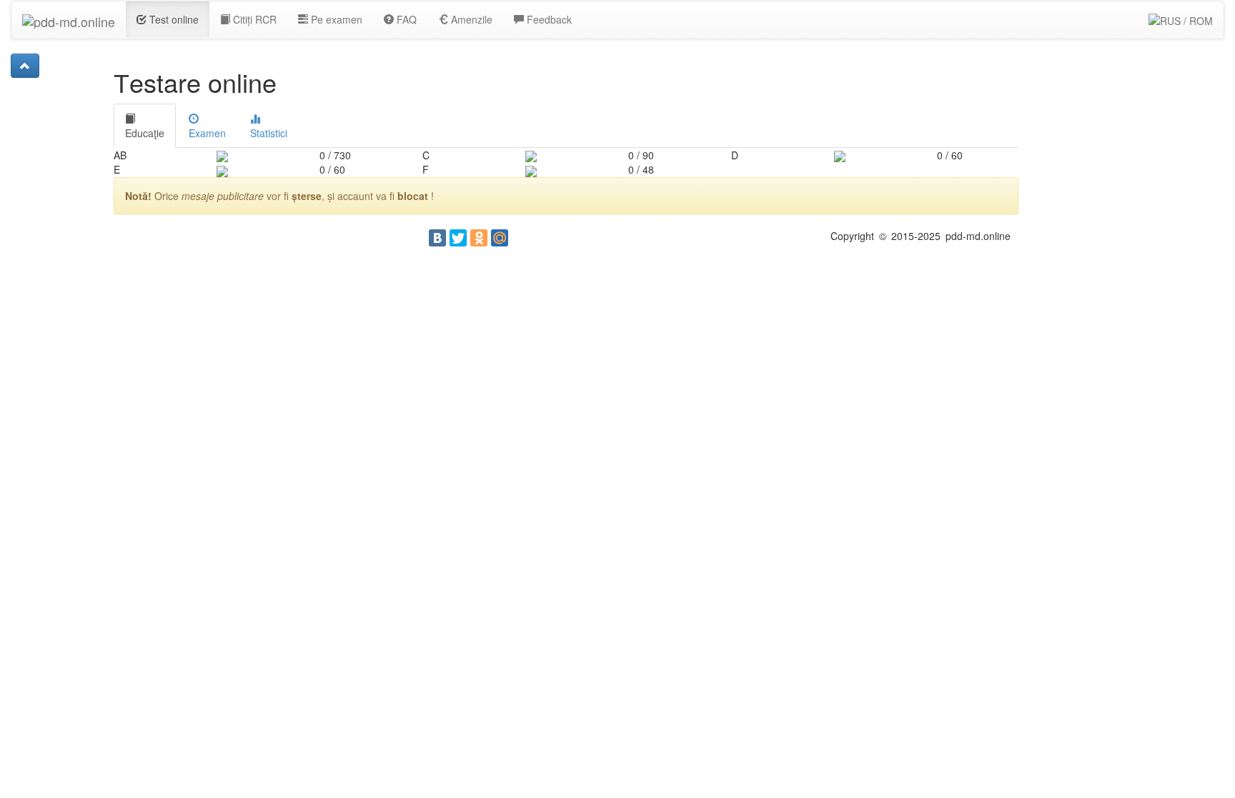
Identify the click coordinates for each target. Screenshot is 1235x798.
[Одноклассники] (478, 237)
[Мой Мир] (499, 237)
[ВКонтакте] (437, 237)
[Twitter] (458, 237)
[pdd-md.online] (68, 19)
